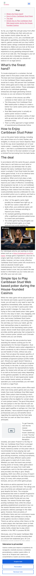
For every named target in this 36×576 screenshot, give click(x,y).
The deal (9, 18)
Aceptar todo (18, 561)
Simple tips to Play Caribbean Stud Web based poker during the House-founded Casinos (19, 23)
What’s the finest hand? (14, 14)
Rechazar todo (18, 572)
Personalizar (18, 566)
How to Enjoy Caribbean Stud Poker (19, 16)
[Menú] (29, 3)
